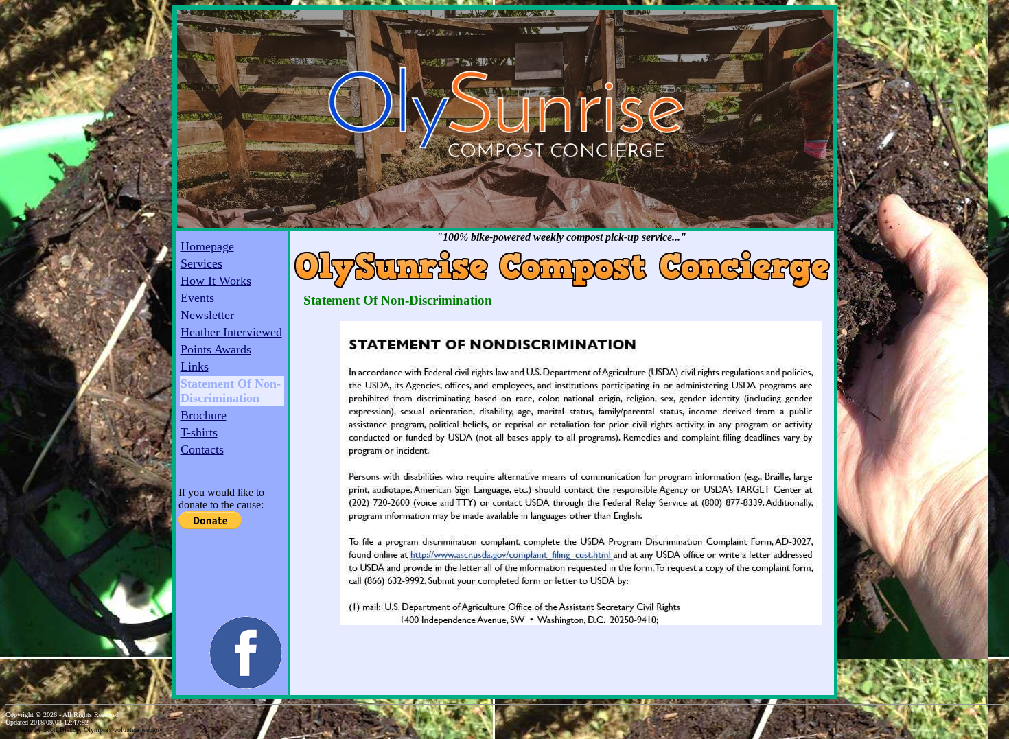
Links (195, 366)
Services (201, 263)
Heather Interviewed (231, 332)
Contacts (202, 449)
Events (197, 298)
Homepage (207, 246)
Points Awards (216, 349)
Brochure (204, 415)
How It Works (216, 281)
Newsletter (207, 315)
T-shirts (199, 432)
